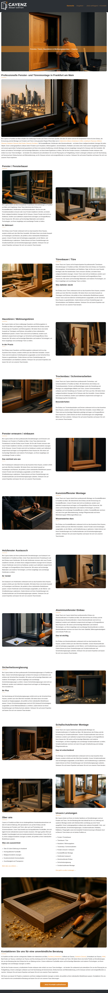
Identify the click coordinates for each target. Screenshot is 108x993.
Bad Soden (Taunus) (25, 143)
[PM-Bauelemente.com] (14, 6)
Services (35, 991)
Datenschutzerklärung (46, 991)
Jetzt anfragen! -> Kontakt (96, 6)
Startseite (70, 6)
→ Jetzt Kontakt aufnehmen (54, 984)
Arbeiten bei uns (55, 991)
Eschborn (35, 143)
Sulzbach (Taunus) (12, 143)
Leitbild (66, 991)
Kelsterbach (75, 141)
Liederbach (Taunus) (90, 141)
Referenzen (93, 991)
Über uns (88, 991)
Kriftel (81, 141)
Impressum (39, 991)
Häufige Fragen (83, 991)
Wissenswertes (61, 991)
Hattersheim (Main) (65, 141)
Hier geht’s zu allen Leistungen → (66, 870)
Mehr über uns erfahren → (10, 866)
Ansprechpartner (72, 991)
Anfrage (77, 991)
